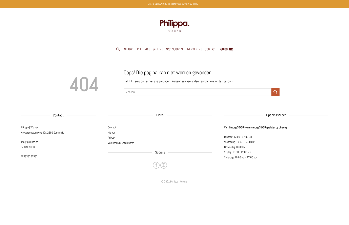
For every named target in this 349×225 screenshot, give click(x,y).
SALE (155, 49)
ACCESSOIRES (174, 49)
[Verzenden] (275, 92)
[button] (118, 49)
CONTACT (210, 49)
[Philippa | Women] (174, 25)
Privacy (112, 137)
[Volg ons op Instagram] (163, 165)
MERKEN (192, 49)
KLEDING (142, 49)
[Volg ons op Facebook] (156, 165)
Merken (111, 132)
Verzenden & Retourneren (121, 143)
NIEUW (128, 49)
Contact (112, 127)
